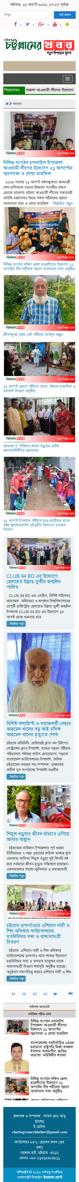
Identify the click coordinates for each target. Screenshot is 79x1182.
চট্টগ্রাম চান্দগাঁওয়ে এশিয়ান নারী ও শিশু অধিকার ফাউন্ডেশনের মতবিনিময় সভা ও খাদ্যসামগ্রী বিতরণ (38, 933)
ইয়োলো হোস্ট (53, 1177)
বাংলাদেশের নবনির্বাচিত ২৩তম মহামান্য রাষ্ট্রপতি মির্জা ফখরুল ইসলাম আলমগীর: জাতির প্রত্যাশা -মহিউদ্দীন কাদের (52, 1049)
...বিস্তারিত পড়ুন (61, 203)
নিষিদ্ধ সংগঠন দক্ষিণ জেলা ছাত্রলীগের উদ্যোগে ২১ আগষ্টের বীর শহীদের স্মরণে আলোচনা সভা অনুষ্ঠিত (39, 266)
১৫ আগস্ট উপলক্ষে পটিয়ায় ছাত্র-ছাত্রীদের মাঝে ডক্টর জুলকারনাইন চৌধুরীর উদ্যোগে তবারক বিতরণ (36, 525)
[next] (55, 994)
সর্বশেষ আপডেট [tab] (39, 1007)
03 (35, 994)
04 (45, 994)
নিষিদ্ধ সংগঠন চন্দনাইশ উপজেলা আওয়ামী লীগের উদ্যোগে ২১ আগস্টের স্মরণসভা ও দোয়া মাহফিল (38, 168)
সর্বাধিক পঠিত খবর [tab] (39, 1014)
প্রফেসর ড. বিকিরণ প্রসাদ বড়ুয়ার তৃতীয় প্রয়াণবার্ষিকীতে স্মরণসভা (31, 448)
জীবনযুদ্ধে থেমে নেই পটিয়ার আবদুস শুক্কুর (33, 334)
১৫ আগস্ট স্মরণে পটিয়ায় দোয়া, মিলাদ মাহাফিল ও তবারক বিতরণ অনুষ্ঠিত (39, 388)
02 (24, 994)
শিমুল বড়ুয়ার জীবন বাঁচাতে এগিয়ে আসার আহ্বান (38, 836)
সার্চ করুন (65, 15)
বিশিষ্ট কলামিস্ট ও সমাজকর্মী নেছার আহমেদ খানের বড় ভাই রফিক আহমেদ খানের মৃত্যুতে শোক (39, 729)
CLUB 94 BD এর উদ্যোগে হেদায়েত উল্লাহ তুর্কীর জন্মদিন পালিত (34, 581)
